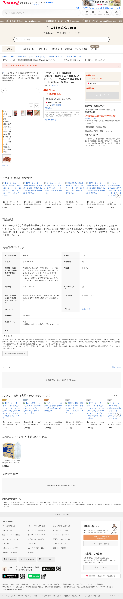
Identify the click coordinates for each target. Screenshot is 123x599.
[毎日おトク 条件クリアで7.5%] (61, 20)
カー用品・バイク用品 (9, 552)
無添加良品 (56, 85)
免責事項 (74, 596)
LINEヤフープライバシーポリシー (28, 596)
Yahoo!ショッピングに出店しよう (102, 8)
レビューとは (116, 367)
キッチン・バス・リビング (36, 535)
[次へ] (38, 90)
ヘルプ (118, 8)
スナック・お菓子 (8, 530)
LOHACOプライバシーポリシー (83, 584)
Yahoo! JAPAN (82, 8)
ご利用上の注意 (66, 584)
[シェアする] (31, 106)
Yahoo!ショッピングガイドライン (90, 596)
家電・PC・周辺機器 (60, 548)
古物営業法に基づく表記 (72, 587)
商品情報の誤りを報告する (15, 353)
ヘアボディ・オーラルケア (62, 535)
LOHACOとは (14, 584)
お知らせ (5, 584)
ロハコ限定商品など (8, 526)
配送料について (90, 118)
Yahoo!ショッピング (8, 596)
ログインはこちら (50, 120)
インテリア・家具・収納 (36, 548)
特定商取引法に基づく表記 (34, 587)
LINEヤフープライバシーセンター (52, 596)
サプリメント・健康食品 (36, 539)
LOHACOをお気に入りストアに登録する (102, 576)
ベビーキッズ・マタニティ (11, 539)
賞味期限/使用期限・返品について (97, 131)
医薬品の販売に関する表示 (89, 587)
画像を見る (6, 166)
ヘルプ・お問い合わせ (100, 544)
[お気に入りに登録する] (36, 106)
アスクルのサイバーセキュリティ (13, 587)
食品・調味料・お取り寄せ (62, 526)
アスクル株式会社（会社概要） (12, 589)
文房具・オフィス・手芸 (10, 548)
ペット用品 (22, 57)
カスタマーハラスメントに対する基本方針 (46, 584)
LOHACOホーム (8, 57)
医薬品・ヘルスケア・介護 (62, 539)
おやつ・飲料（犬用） (37, 57)
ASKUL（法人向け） (107, 587)
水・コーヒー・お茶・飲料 (36, 530)
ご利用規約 (99, 584)
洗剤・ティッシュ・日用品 (11, 535)
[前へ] (3, 90)
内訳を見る (48, 108)
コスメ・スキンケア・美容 (36, 526)
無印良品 (31, 552)
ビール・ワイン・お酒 (60, 530)
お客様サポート (26, 584)
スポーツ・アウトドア (60, 543)
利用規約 (67, 596)
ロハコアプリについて (23, 570)
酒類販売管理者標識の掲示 (53, 587)
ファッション (32, 543)
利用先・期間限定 (56, 105)
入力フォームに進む (100, 567)
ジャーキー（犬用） (56, 57)
